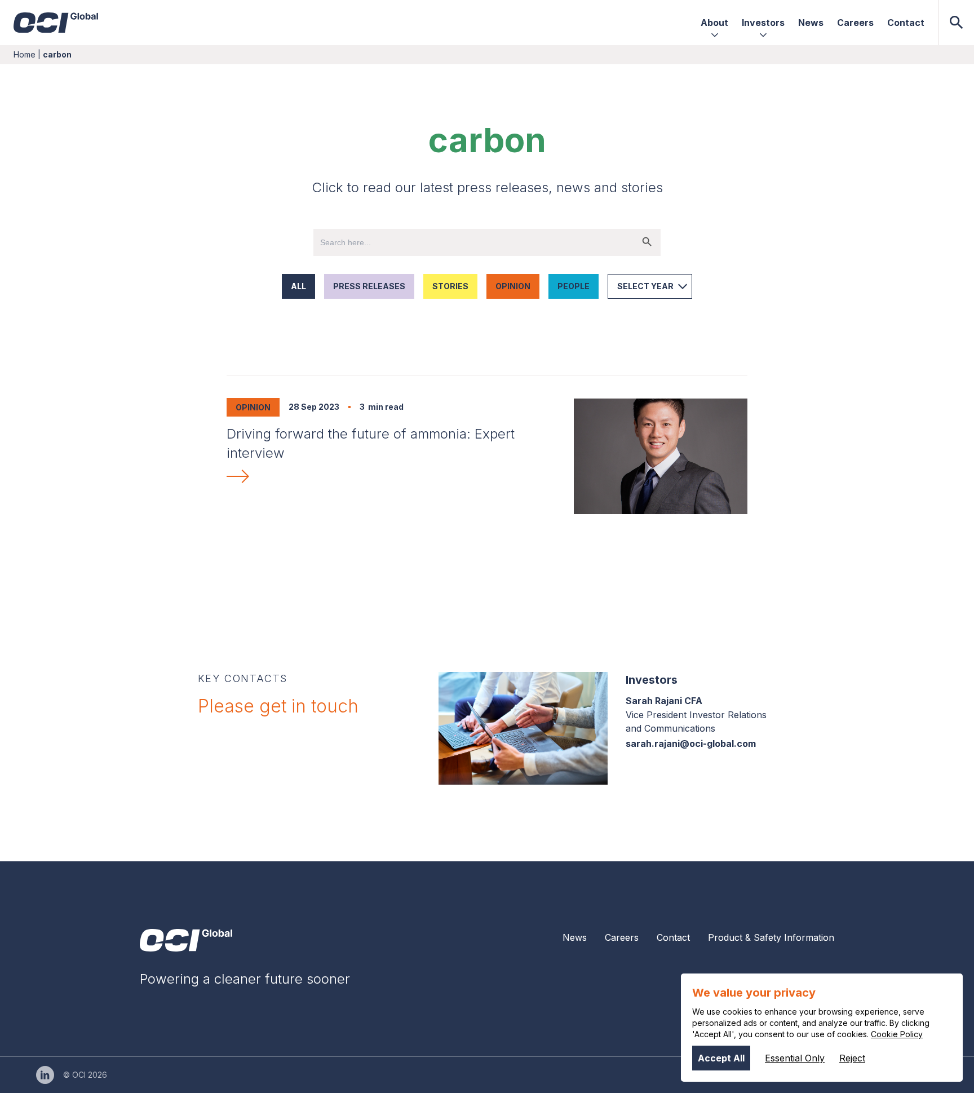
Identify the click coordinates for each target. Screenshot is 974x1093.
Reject (852, 1058)
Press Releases (369, 286)
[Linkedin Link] (45, 1075)
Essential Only (795, 1058)
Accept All (721, 1058)
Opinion (512, 286)
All (298, 286)
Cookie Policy (897, 1034)
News (575, 937)
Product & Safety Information (771, 937)
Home (25, 54)
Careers (622, 937)
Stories (450, 286)
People (573, 286)
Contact (673, 937)
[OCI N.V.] (186, 940)
